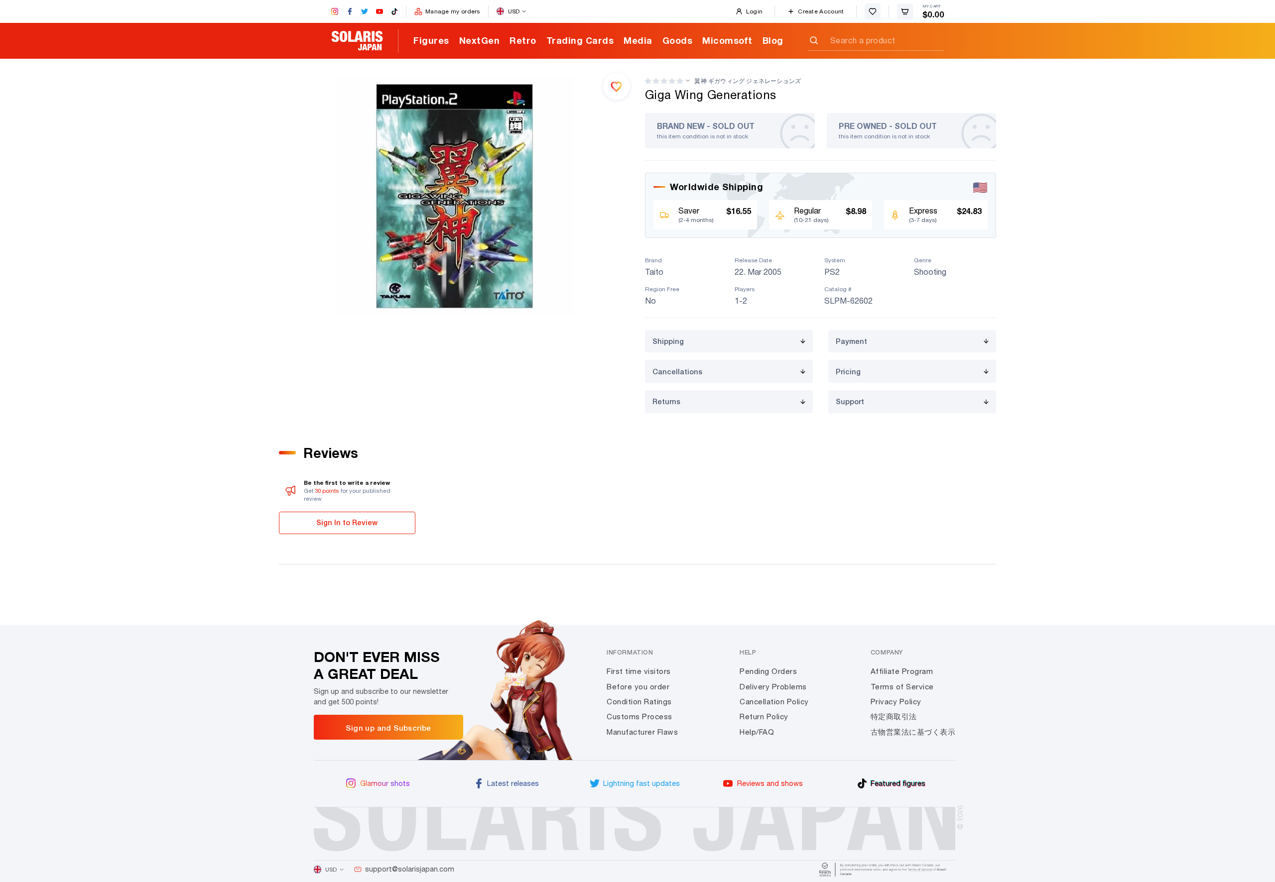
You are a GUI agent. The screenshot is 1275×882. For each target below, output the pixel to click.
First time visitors (639, 671)
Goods (677, 40)
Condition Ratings (639, 701)
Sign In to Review (347, 522)
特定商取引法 (894, 716)
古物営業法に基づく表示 (913, 732)
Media (638, 40)
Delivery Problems (773, 686)
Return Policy (764, 716)
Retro (523, 40)
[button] (664, 81)
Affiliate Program (902, 671)
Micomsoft (727, 40)
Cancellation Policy (774, 701)
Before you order (638, 686)
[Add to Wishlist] (616, 86)
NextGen (479, 40)
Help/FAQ (757, 732)
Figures (431, 40)
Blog (773, 40)
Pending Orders (768, 671)
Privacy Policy (896, 701)
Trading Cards (580, 40)
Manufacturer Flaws (642, 732)
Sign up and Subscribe (388, 727)
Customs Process (639, 716)
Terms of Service (902, 686)
